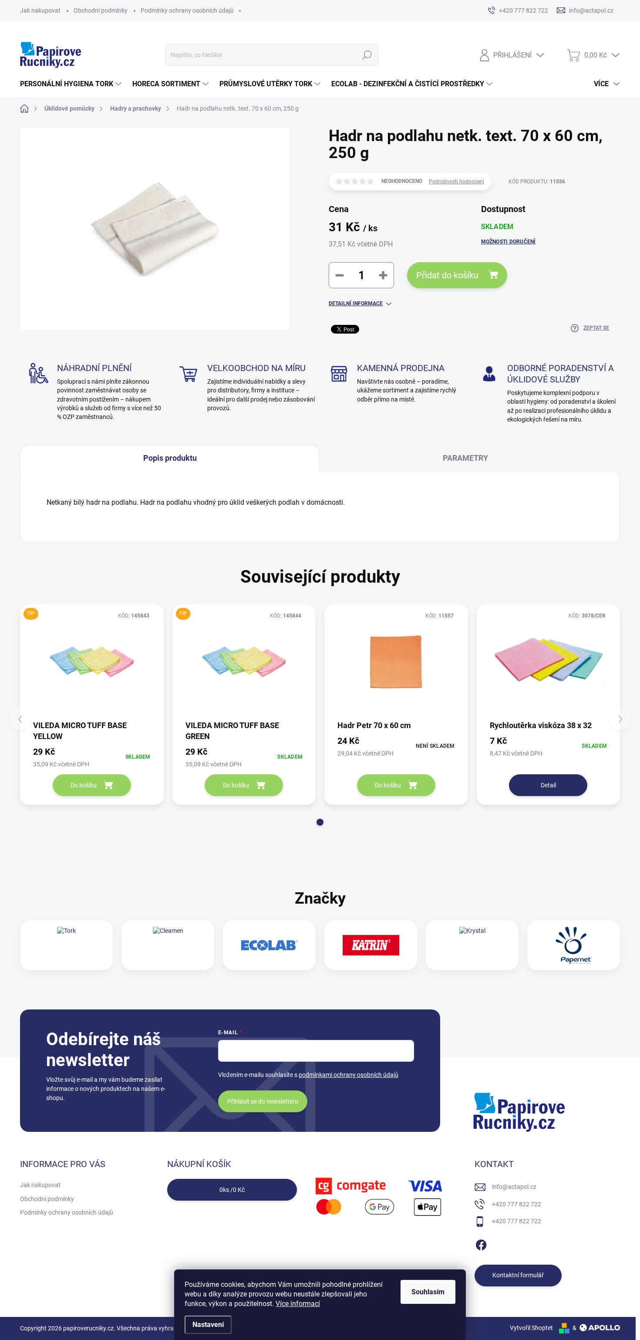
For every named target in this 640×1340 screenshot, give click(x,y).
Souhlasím (428, 1292)
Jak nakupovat (40, 10)
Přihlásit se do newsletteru (262, 1101)
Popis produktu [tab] (170, 457)
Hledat (367, 54)
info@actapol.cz (514, 1186)
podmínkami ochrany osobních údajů (348, 1074)
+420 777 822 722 (516, 1204)
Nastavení (208, 1324)
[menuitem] (72, 84)
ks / (232, 1189)
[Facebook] (481, 1243)
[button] (320, 822)
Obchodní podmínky (101, 10)
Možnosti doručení (508, 242)
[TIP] (92, 662)
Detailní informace (356, 303)
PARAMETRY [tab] (465, 457)
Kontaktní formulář (518, 1275)
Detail (548, 785)
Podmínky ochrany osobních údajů (187, 10)
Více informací (298, 1303)
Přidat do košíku (447, 275)
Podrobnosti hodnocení (456, 182)
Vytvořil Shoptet (531, 1327)
